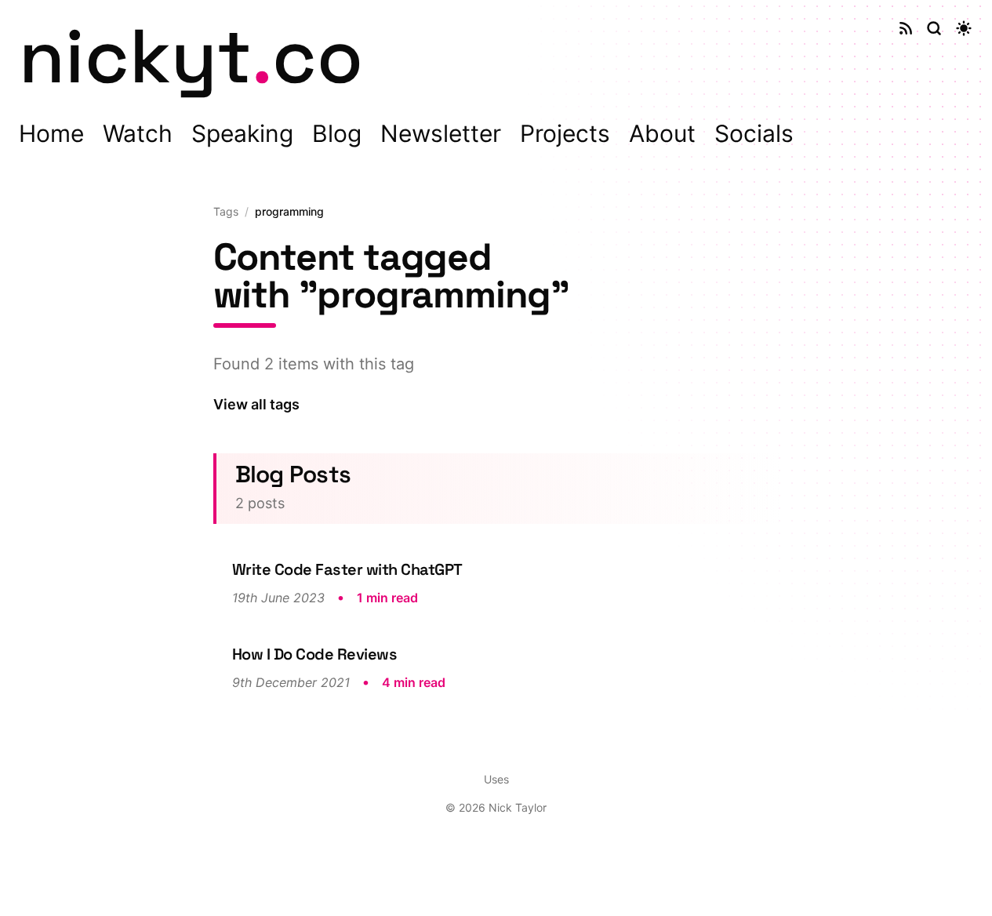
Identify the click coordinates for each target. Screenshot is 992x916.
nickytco (191, 56)
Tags (225, 211)
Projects (565, 133)
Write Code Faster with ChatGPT (347, 569)
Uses (496, 779)
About (662, 133)
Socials (754, 133)
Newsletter (440, 133)
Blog (337, 133)
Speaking (242, 133)
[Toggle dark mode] (963, 28)
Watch (138, 133)
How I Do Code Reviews (315, 654)
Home (51, 133)
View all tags (256, 404)
